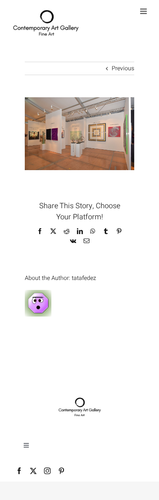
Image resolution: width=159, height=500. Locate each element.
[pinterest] (61, 470)
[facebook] (19, 470)
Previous (123, 68)
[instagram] (47, 470)
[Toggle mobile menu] (144, 11)
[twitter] (33, 470)
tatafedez (84, 278)
